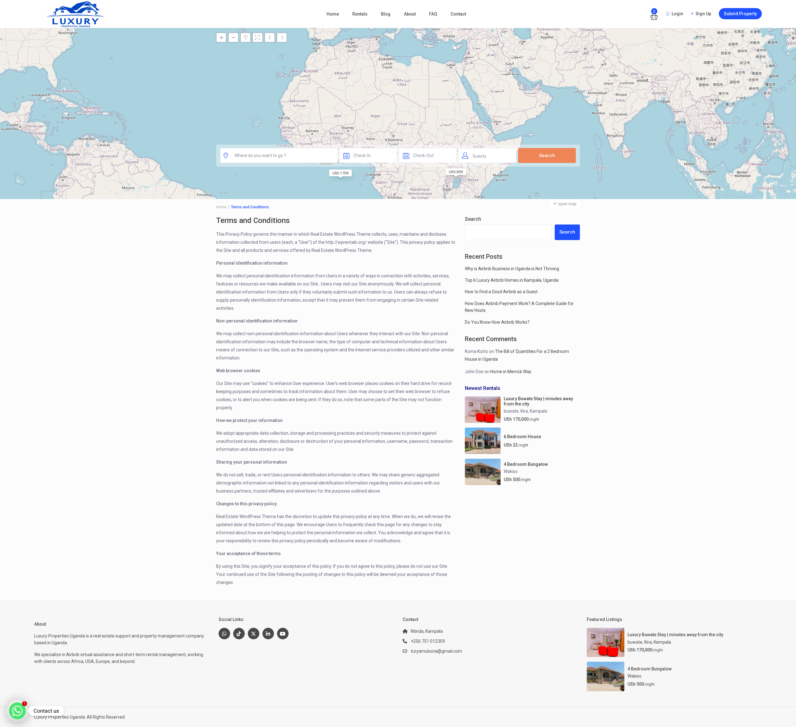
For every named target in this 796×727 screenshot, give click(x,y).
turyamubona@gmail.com (436, 651)
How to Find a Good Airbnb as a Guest (501, 291)
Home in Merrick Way (510, 371)
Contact (458, 14)
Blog (386, 14)
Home (332, 14)
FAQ (433, 14)
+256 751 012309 (428, 641)
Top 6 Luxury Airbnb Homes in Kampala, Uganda (511, 280)
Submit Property (740, 13)
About (410, 14)
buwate (511, 411)
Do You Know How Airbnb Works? (497, 322)
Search (473, 219)
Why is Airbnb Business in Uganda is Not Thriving (512, 268)
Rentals (360, 14)
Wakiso (511, 471)
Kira (524, 411)
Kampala (538, 411)
